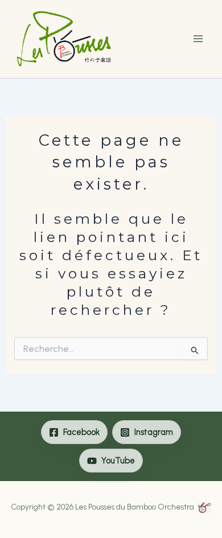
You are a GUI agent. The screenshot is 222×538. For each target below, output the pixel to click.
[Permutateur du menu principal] (198, 39)
